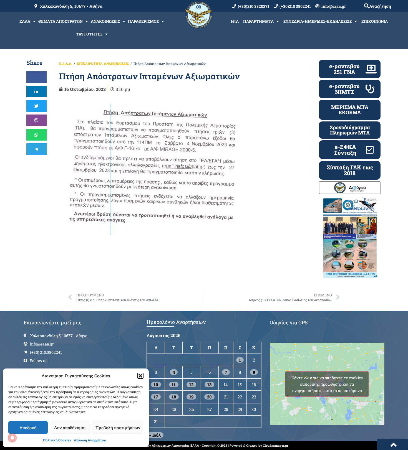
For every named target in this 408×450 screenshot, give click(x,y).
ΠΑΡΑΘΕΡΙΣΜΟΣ (143, 21)
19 (191, 397)
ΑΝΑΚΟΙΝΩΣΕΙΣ (105, 21)
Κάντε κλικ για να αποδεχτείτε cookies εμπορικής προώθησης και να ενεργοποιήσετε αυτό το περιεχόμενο (327, 384)
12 (191, 384)
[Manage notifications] (12, 437)
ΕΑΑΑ (24, 21)
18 (174, 397)
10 (156, 384)
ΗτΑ (235, 21)
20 (209, 397)
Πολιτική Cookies (57, 440)
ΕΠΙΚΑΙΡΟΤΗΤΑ (90, 63)
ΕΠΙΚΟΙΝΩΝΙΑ (374, 21)
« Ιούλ (155, 435)
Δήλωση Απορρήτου (90, 440)
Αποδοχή (28, 427)
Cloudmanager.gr (275, 445)
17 (156, 397)
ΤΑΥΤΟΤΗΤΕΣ (89, 34)
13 (209, 384)
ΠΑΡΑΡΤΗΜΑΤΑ (258, 21)
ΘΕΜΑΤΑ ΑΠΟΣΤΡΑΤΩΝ (60, 21)
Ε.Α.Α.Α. (65, 63)
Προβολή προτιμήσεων (117, 427)
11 (174, 384)
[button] (140, 375)
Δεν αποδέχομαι (70, 427)
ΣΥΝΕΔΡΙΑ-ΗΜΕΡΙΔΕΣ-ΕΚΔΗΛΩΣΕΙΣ (317, 21)
